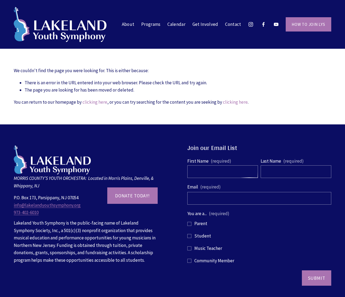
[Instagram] (251, 24)
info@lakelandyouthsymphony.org (47, 205)
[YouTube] (276, 24)
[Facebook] (263, 24)
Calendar (176, 24)
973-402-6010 (26, 212)
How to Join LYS (308, 24)
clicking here (94, 102)
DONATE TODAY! (132, 196)
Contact (233, 24)
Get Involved (205, 24)
